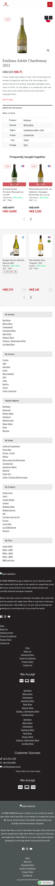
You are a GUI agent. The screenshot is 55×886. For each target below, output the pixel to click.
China (5, 388)
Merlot (5, 457)
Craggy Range (8, 500)
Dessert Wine (8, 337)
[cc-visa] (22, 681)
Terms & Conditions (8, 636)
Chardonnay (29, 135)
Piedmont (7, 417)
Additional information (12, 108)
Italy (4, 363)
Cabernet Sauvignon (11, 446)
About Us (4, 629)
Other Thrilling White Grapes (15, 477)
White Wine (29, 125)
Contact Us (4, 643)
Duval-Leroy (8, 493)
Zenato (6, 503)
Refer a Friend (9, 113)
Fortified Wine (9, 344)
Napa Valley (8, 424)
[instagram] (5, 616)
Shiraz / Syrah (9, 453)
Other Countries (9, 391)
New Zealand (8, 374)
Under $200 (7, 546)
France (5, 360)
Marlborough (8, 420)
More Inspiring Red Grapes (14, 460)
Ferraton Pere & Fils (11, 517)
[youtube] (9, 616)
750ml (26, 140)
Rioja (5, 427)
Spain (5, 370)
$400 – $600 (8, 553)
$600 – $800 (8, 557)
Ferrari (5, 521)
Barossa (6, 431)
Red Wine (7, 320)
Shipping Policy (6, 633)
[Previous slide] (24, 219)
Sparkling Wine (9, 331)
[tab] (27, 107)
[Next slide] (31, 219)
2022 (26, 145)
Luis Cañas (7, 524)
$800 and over (9, 560)
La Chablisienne (9, 527)
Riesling (6, 470)
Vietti (5, 496)
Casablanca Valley (31, 130)
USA (4, 377)
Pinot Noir (7, 450)
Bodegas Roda (8, 507)
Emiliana (27, 120)
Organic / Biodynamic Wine (14, 341)
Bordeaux (6, 406)
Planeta (6, 531)
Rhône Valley (8, 413)
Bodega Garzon (9, 510)
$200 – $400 (8, 550)
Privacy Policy (6, 640)
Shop (2, 626)
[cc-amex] (33, 681)
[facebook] (1, 616)
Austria (6, 384)
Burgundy (7, 410)
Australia (6, 367)
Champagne (8, 327)
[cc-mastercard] (27, 681)
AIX (4, 514)
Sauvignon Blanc (10, 467)
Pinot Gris (7, 474)
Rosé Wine (7, 334)
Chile (42, 130)
